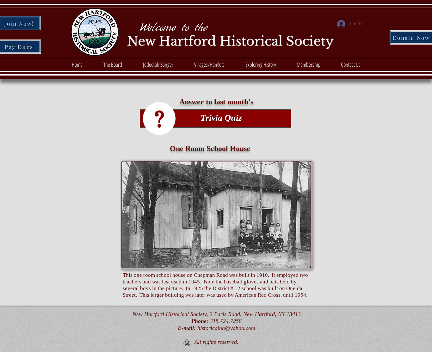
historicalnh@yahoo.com (226, 328)
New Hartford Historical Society (230, 41)
